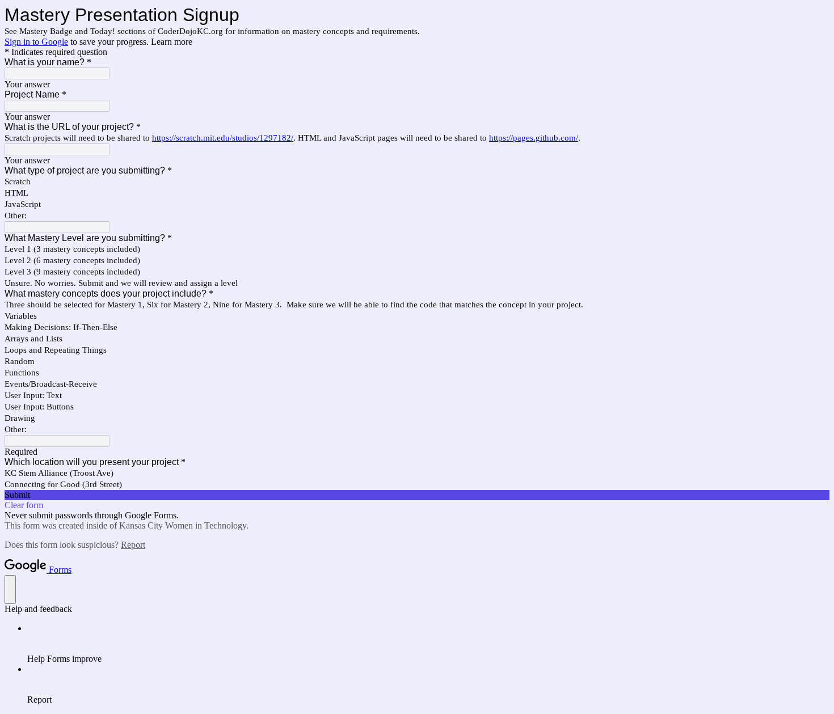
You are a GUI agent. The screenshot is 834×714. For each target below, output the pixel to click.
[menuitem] (428, 643)
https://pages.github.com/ (533, 137)
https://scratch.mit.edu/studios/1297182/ (222, 137)
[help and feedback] (10, 589)
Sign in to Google (36, 42)
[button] (417, 495)
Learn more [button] (171, 42)
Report (133, 545)
